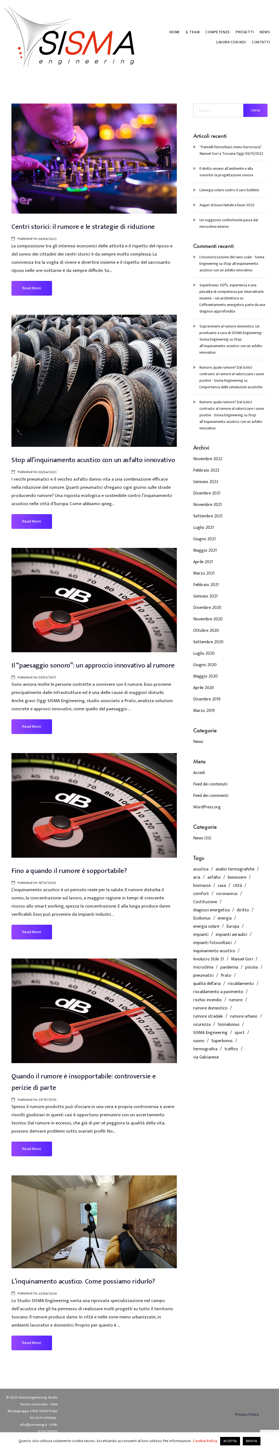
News (265, 32)
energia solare (206, 926)
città (237, 885)
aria (196, 877)
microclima (203, 967)
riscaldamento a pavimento (218, 992)
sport (240, 1032)
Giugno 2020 (205, 665)
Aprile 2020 (203, 687)
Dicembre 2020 (207, 607)
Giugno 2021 (204, 539)
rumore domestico (210, 1008)
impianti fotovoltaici (212, 943)
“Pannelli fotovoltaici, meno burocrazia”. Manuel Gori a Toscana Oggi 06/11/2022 (231, 150)
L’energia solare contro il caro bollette (229, 190)
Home (174, 32)
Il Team (193, 32)
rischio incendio (207, 1000)
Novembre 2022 (207, 459)
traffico (231, 1049)
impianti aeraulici (231, 934)
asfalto (214, 877)
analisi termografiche (235, 869)
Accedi (199, 772)
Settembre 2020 (208, 642)
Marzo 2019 (204, 710)
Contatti (261, 42)
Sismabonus (228, 1024)
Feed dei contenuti (210, 784)
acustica (200, 869)
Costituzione (205, 902)
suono (198, 1041)
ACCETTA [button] (230, 1441)
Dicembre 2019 (206, 699)
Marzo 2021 (204, 573)
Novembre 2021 (207, 504)
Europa (232, 926)
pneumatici (203, 975)
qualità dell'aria (207, 983)
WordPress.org (207, 807)
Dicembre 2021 (206, 493)
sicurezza (202, 1024)
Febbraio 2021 (206, 585)
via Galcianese (206, 1057)
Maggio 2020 (205, 676)
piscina (251, 967)
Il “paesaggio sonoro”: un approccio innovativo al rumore (92, 665)
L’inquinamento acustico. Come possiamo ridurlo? (83, 1281)
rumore (235, 1000)
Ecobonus (202, 918)
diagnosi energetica (211, 910)
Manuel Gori (242, 959)
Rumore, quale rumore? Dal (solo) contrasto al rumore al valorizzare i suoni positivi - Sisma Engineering (231, 374)
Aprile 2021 (203, 562)
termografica (205, 1049)
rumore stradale (208, 1016)
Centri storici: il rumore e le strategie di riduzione (83, 226)
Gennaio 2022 (205, 482)
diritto (243, 910)
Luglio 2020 (204, 653)
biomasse (202, 885)
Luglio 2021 (203, 527)
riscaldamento (241, 983)
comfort (201, 893)
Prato (226, 975)
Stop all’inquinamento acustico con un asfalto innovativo (93, 460)
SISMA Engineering (210, 1032)
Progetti (245, 32)
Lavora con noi (231, 42)
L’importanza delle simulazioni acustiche (230, 387)
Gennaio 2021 (205, 596)
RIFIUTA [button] (251, 1441)
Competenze (217, 32)
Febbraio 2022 (206, 470)
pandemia (229, 967)
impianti (200, 934)
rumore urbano (243, 1016)
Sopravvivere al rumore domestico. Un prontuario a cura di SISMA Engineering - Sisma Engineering (231, 332)
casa (222, 885)
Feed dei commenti (210, 795)
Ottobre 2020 (206, 630)
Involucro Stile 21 (208, 959)
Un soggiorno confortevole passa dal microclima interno (228, 223)
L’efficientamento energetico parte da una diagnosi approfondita (232, 308)
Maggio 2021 (205, 550)
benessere (237, 877)
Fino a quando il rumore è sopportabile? (69, 870)
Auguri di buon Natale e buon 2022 (226, 205)
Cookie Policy (205, 1440)
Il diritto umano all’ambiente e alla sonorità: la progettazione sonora (226, 171)
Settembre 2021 (208, 516)
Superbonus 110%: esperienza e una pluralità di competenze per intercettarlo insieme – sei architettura (231, 291)
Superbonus (222, 1041)
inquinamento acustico (214, 951)
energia (225, 918)
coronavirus (227, 893)
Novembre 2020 (208, 619)
